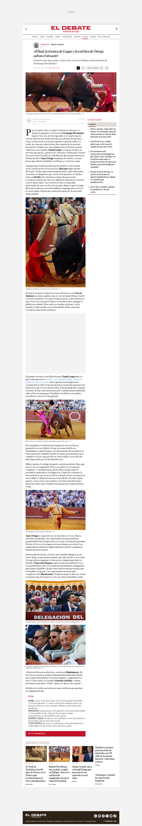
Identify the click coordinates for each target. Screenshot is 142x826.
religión (93, 37)
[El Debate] (71, 28)
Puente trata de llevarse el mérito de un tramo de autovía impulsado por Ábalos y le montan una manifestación (102, 177)
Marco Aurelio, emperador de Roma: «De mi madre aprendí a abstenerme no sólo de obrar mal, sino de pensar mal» (103, 133)
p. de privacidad (68, 821)
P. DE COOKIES (78, 821)
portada (35, 37)
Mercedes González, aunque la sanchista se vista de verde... (102, 189)
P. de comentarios (90, 821)
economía (50, 37)
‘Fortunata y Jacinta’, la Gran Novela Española (105, 778)
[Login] (116, 29)
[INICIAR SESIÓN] (116, 29)
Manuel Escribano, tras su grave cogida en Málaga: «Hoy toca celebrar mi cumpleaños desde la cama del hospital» (59, 773)
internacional (67, 37)
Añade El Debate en (93, 68)
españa (42, 37)
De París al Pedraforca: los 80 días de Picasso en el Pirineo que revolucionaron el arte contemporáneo (35, 773)
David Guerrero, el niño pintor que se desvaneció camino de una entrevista (101, 144)
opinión (57, 37)
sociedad (77, 37)
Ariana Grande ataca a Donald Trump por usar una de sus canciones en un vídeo (82, 772)
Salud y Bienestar (104, 37)
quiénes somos (31, 821)
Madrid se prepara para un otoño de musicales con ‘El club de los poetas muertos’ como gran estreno (104, 754)
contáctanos (41, 821)
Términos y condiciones (54, 821)
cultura (85, 37)
